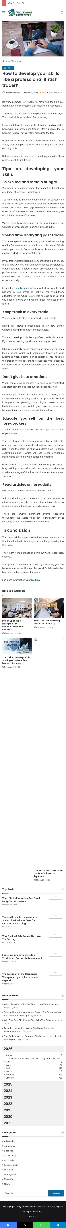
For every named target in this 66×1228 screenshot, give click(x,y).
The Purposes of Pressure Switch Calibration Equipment (48, 873)
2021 (7, 1110)
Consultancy (10, 1155)
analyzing (21, 288)
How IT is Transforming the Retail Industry (47, 622)
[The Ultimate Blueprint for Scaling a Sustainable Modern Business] (17, 646)
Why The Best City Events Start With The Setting (31, 3)
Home (7, 61)
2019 (8, 1123)
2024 (8, 1090)
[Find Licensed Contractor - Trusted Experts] (20, 12)
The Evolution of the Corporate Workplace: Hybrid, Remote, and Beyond (20, 977)
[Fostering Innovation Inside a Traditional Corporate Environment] (55, 961)
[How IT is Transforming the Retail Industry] (49, 608)
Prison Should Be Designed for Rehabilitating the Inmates (12, 625)
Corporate (9, 1160)
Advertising (9, 1141)
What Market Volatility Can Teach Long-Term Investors (21, 900)
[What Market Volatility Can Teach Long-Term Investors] (55, 905)
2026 (8, 1048)
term (16, 226)
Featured (8, 1169)
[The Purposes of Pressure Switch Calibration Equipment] (49, 752)
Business (16, 61)
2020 (8, 1116)
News (7, 1184)
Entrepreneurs (11, 1165)
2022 (8, 1103)
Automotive (10, 1146)
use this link (32, 579)
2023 (8, 1097)
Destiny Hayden (13, 93)
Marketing (9, 1179)
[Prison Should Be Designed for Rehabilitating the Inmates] (17, 608)
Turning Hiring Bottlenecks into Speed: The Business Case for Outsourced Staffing (19, 920)
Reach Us (33, 1216)
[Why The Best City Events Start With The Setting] (55, 943)
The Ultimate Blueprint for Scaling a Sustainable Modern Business (16, 660)
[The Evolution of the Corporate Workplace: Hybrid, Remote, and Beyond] (55, 980)
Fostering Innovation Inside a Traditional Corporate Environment (22, 956)
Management (10, 1174)
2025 (8, 1084)
